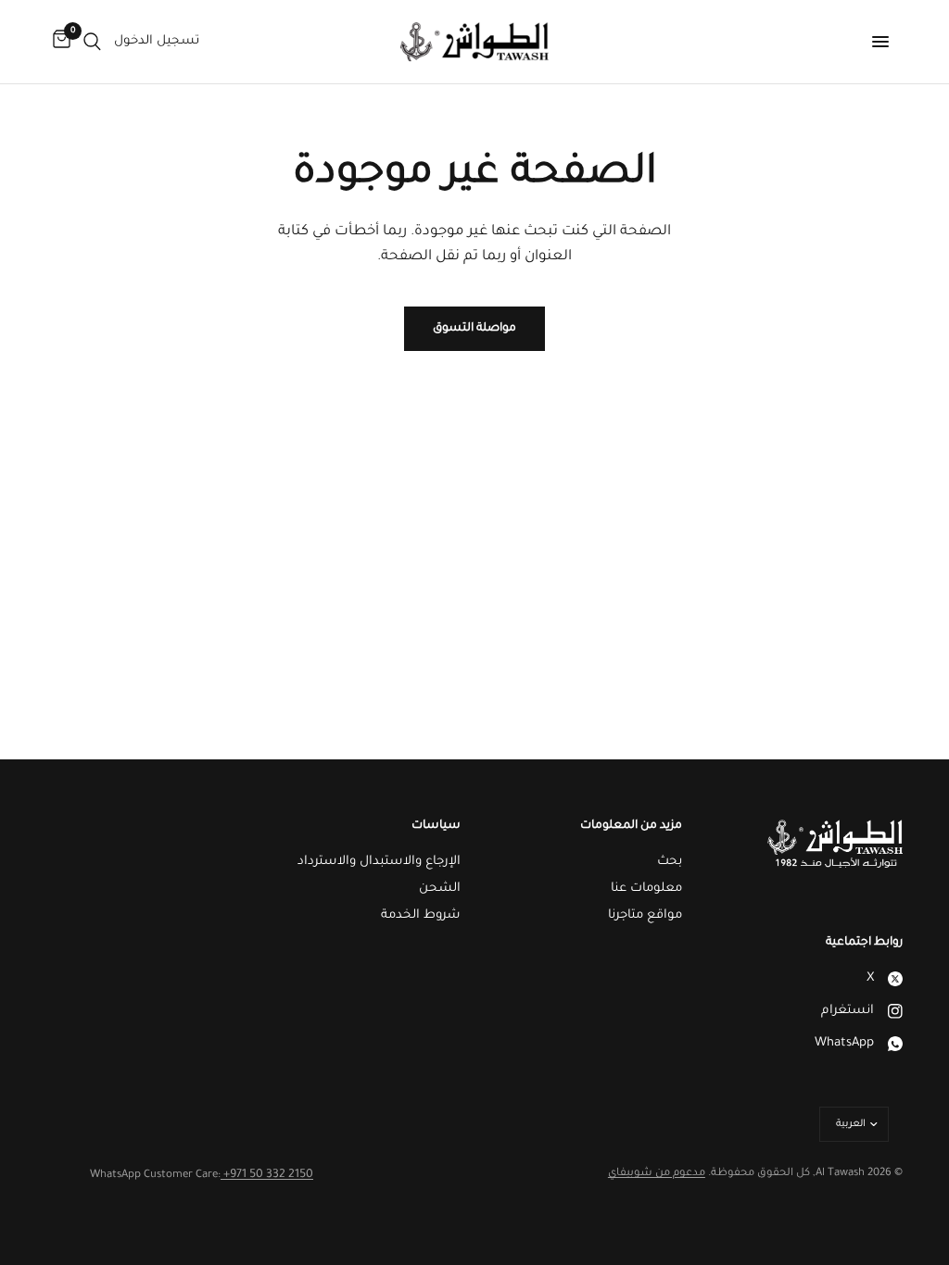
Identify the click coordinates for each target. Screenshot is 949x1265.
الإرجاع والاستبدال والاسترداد (379, 862)
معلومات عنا (646, 889)
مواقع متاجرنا (645, 915)
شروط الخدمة (421, 915)
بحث (669, 862)
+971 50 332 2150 (267, 1175)
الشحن (440, 889)
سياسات (436, 826)
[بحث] (92, 41)
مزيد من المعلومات (631, 826)
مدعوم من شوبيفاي (656, 1174)
